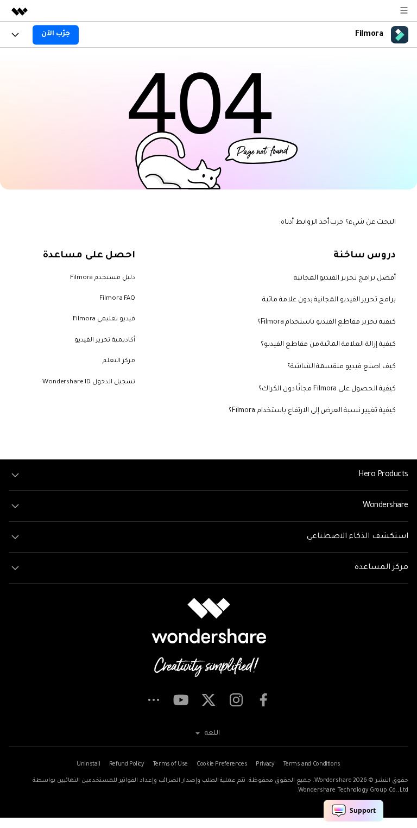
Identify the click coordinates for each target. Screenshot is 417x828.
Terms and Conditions (311, 764)
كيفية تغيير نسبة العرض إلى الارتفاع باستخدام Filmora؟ (312, 411)
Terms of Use (170, 764)
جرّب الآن (55, 34)
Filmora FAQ (117, 298)
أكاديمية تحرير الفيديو (104, 340)
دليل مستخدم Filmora (102, 278)
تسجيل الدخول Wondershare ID (88, 382)
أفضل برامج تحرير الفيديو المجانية (345, 278)
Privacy (265, 764)
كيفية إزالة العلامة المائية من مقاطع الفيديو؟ (328, 345)
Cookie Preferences (222, 764)
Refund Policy (126, 764)
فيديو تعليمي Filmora (104, 319)
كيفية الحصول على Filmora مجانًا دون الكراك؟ (327, 389)
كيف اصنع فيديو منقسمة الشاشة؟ (341, 367)
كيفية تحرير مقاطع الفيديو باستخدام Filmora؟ (326, 322)
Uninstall (88, 764)
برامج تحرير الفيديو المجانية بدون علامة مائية (329, 300)
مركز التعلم (119, 361)
